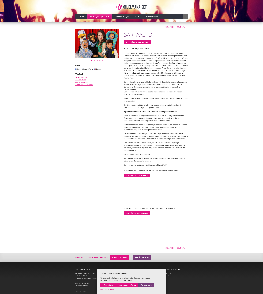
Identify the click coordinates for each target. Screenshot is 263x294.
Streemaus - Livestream (84, 85)
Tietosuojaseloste (82, 283)
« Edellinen (168, 27)
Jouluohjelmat (80, 80)
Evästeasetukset (81, 286)
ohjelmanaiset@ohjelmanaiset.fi (87, 278)
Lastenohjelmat (81, 77)
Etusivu (81, 17)
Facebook (167, 273)
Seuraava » (182, 27)
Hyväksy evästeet (108, 285)
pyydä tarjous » (142, 257)
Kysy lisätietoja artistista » (137, 42)
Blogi (137, 17)
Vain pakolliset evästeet (127, 285)
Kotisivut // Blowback (81, 291)
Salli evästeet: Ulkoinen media (137, 175)
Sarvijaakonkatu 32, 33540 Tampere (89, 273)
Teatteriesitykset (81, 82)
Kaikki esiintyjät (122, 17)
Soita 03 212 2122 (119, 257)
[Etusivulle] (131, 7)
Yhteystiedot (152, 17)
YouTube (167, 276)
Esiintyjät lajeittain (99, 17)
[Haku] (185, 16)
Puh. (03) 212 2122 (82, 276)
